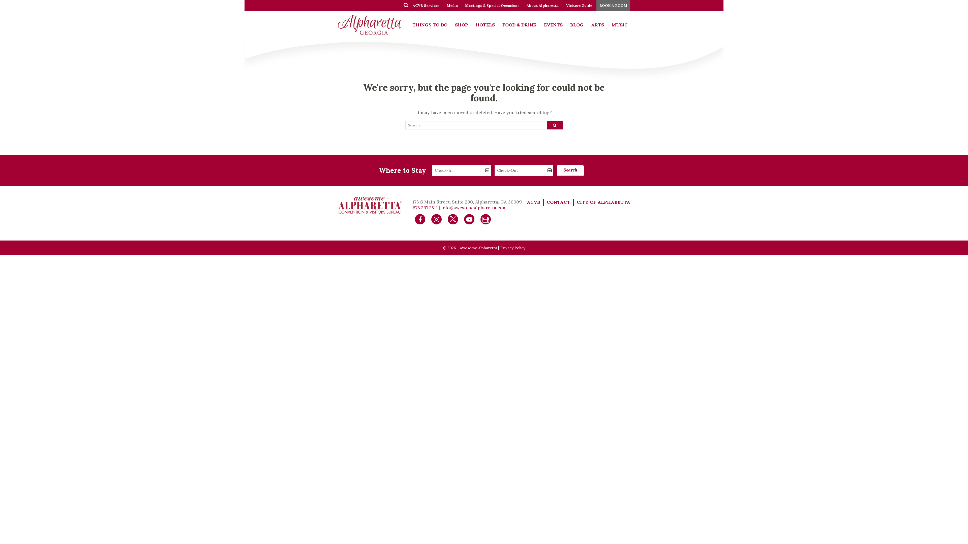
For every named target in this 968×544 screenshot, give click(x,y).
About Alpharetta (543, 5)
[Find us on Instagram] (436, 219)
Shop (461, 25)
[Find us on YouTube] (469, 219)
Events (553, 25)
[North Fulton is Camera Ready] (485, 219)
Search (570, 170)
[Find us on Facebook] (420, 219)
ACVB (533, 202)
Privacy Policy (512, 248)
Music (620, 25)
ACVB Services (426, 5)
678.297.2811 (425, 208)
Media (452, 5)
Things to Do (429, 25)
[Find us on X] (453, 219)
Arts (597, 25)
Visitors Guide (579, 5)
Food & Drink (519, 25)
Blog (577, 25)
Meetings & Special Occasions (492, 5)
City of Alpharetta (603, 202)
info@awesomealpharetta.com (474, 208)
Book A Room (613, 5)
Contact (558, 202)
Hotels (485, 25)
